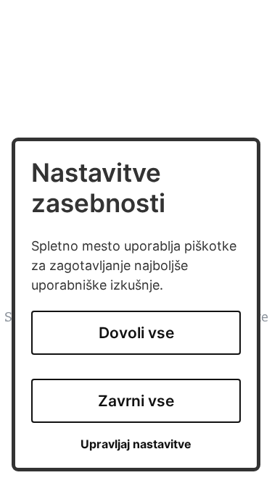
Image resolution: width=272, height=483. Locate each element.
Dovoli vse (136, 333)
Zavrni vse (136, 401)
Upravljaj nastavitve (136, 444)
